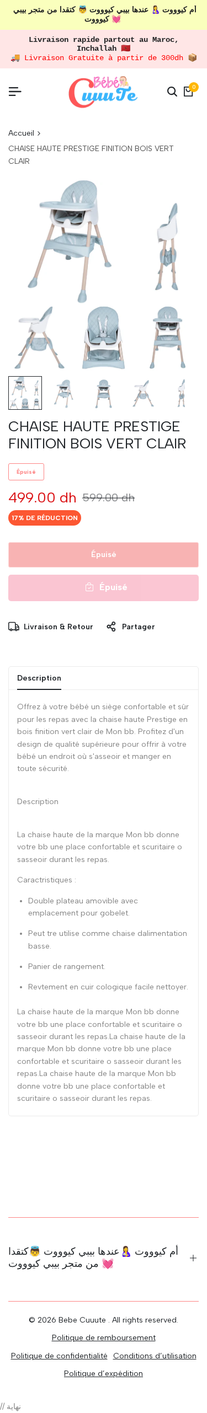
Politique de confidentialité (59, 1356)
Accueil (21, 133)
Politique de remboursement (104, 1337)
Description (39, 678)
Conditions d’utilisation (155, 1356)
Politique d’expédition (103, 1373)
